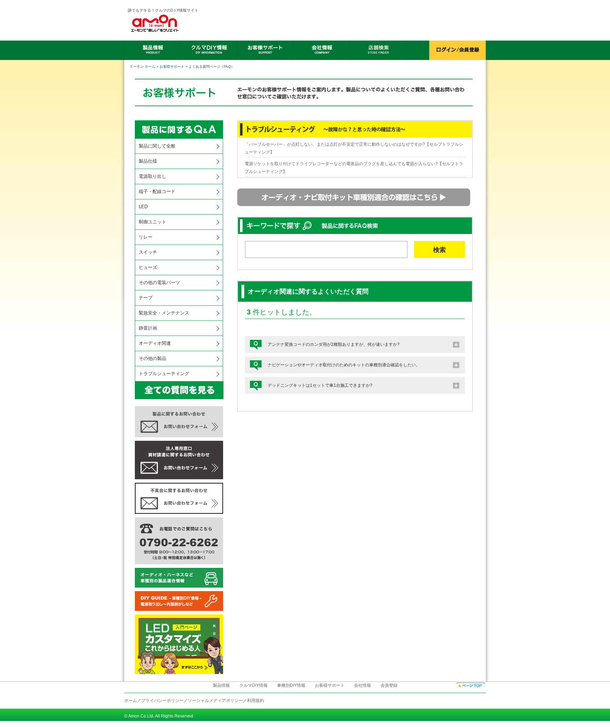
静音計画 (148, 328)
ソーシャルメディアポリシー (215, 700)
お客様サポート (172, 66)
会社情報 (362, 685)
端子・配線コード (157, 191)
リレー (145, 237)
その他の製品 (152, 358)
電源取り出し (152, 176)
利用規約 (255, 700)
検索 (439, 249)
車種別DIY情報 (291, 685)
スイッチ (148, 252)
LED (143, 206)
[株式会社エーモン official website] (163, 23)
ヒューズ (148, 267)
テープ (145, 297)
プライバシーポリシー (162, 700)
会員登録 (389, 685)
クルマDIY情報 (253, 685)
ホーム (150, 66)
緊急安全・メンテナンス (164, 313)
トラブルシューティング (164, 373)
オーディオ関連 (155, 343)
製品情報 (221, 685)
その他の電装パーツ (159, 282)
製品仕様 (148, 161)
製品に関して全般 (157, 146)
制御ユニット (152, 221)
